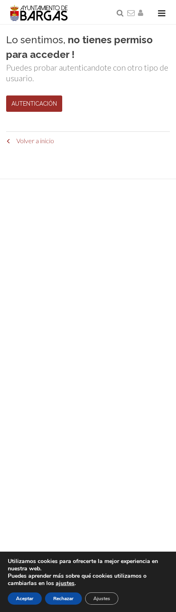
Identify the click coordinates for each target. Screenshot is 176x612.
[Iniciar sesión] (142, 13)
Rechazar (63, 598)
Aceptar (25, 598)
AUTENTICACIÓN (34, 103)
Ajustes (101, 598)
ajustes (65, 583)
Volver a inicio (34, 140)
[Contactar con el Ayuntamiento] (131, 13)
